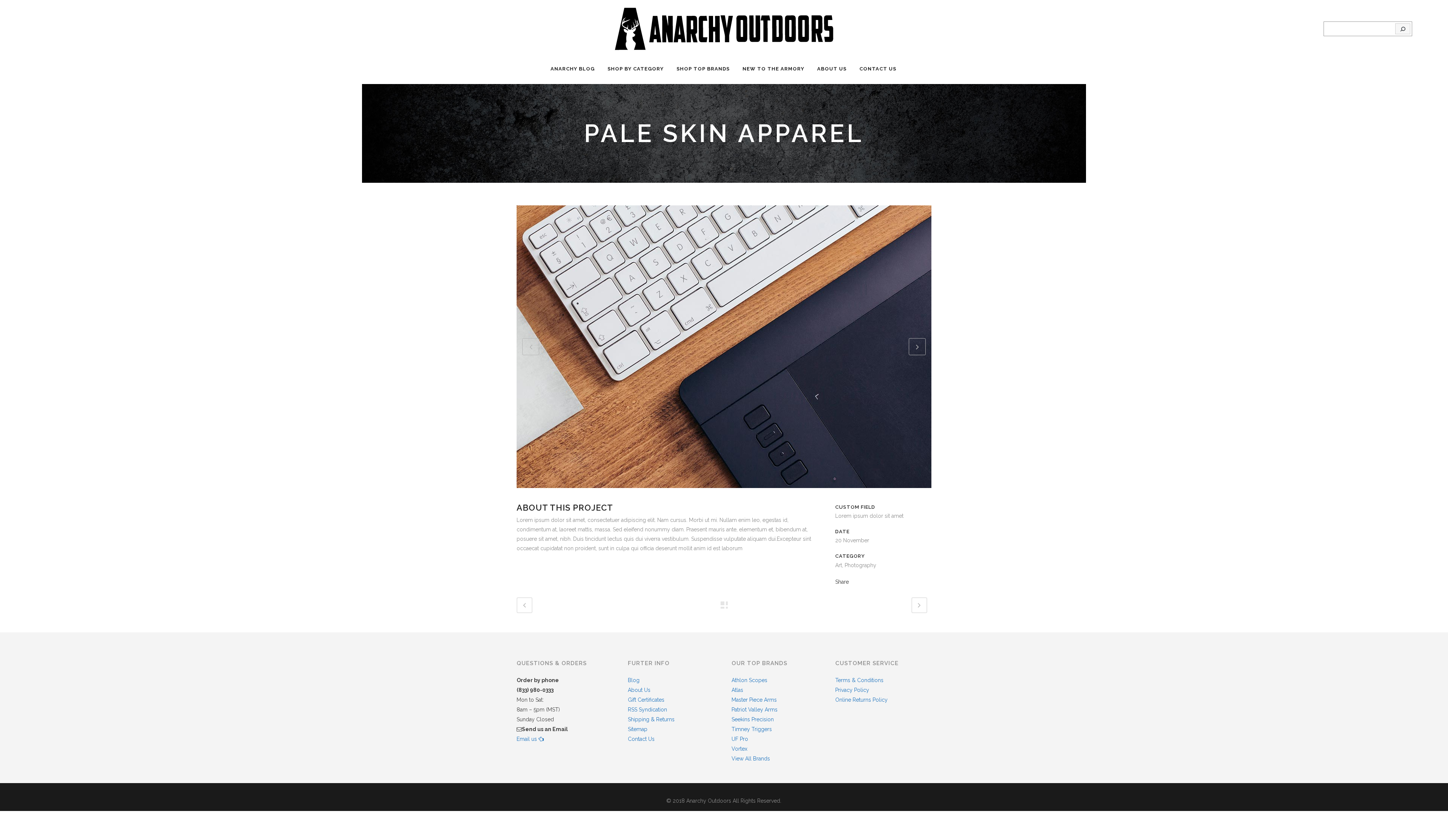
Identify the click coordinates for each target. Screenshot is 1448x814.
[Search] (1402, 29)
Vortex (739, 749)
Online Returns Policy (861, 700)
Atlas (737, 690)
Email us (527, 739)
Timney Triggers (752, 729)
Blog (634, 680)
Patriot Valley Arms (755, 710)
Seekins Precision (753, 719)
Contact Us (641, 739)
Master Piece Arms (754, 700)
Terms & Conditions (859, 680)
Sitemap (637, 729)
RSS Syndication (647, 710)
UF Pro (740, 739)
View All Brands (751, 759)
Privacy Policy (852, 690)
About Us (639, 690)
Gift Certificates (646, 700)
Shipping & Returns (651, 719)
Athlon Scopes (749, 680)
